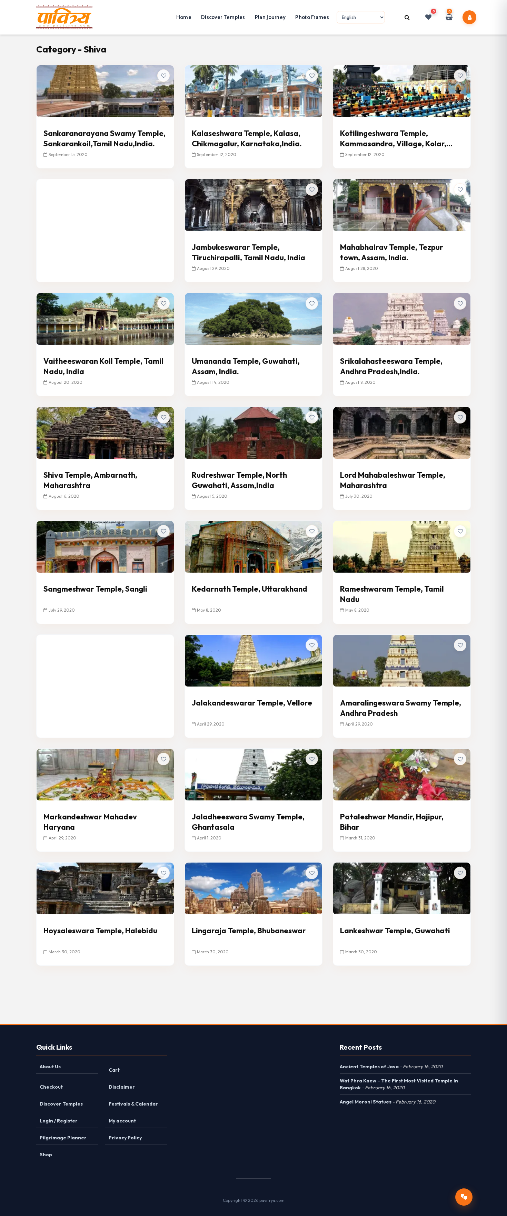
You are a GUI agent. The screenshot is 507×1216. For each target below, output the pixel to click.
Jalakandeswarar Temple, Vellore (252, 703)
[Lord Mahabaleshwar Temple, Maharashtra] (401, 432)
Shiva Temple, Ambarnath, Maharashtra (90, 480)
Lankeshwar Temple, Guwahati (395, 930)
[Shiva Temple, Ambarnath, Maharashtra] (105, 432)
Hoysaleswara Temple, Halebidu (100, 930)
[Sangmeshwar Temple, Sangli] (105, 546)
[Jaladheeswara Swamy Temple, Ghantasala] (253, 773)
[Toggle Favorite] (163, 75)
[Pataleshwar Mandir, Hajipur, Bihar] (401, 773)
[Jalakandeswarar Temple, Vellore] (253, 659)
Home (183, 17)
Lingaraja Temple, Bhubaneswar (249, 930)
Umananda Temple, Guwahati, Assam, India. (246, 366)
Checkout (51, 1087)
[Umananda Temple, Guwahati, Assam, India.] (253, 318)
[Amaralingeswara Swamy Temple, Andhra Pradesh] (401, 659)
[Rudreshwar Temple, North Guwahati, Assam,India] (253, 432)
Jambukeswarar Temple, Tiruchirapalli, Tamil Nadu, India (248, 252)
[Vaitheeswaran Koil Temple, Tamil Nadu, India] (105, 318)
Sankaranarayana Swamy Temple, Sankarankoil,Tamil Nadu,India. (104, 138)
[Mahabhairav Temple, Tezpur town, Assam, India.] (401, 204)
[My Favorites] (428, 17)
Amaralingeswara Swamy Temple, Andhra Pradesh (400, 708)
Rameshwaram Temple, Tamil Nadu (392, 594)
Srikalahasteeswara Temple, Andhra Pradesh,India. (391, 366)
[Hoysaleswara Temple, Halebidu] (105, 887)
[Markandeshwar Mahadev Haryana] (105, 773)
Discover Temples (223, 17)
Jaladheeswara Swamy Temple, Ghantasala (248, 822)
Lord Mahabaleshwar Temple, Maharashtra (392, 480)
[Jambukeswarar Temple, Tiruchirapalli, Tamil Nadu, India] (253, 204)
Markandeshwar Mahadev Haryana (90, 822)
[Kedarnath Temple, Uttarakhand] (253, 546)
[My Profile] (469, 17)
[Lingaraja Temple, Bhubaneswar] (253, 887)
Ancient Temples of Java (369, 1066)
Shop (46, 1154)
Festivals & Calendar (133, 1104)
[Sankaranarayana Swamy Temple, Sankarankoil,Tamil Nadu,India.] (105, 90)
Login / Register (59, 1121)
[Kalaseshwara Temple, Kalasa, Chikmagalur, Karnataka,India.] (253, 90)
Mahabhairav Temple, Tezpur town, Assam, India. (391, 252)
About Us (50, 1066)
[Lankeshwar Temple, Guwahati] (401, 887)
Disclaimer (122, 1087)
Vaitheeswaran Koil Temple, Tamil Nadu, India (103, 366)
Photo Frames (312, 17)
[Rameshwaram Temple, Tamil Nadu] (401, 546)
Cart (114, 1070)
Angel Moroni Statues (365, 1102)
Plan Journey (270, 17)
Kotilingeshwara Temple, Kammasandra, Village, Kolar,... (396, 138)
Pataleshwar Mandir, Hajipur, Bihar (392, 822)
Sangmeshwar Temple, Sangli (95, 589)
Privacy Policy (125, 1138)
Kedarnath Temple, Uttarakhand (249, 589)
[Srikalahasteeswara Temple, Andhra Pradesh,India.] (401, 318)
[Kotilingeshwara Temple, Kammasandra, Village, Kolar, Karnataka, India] (401, 90)
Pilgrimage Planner (63, 1138)
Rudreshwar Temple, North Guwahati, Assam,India (239, 480)
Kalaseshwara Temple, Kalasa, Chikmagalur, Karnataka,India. (247, 138)
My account (122, 1121)
